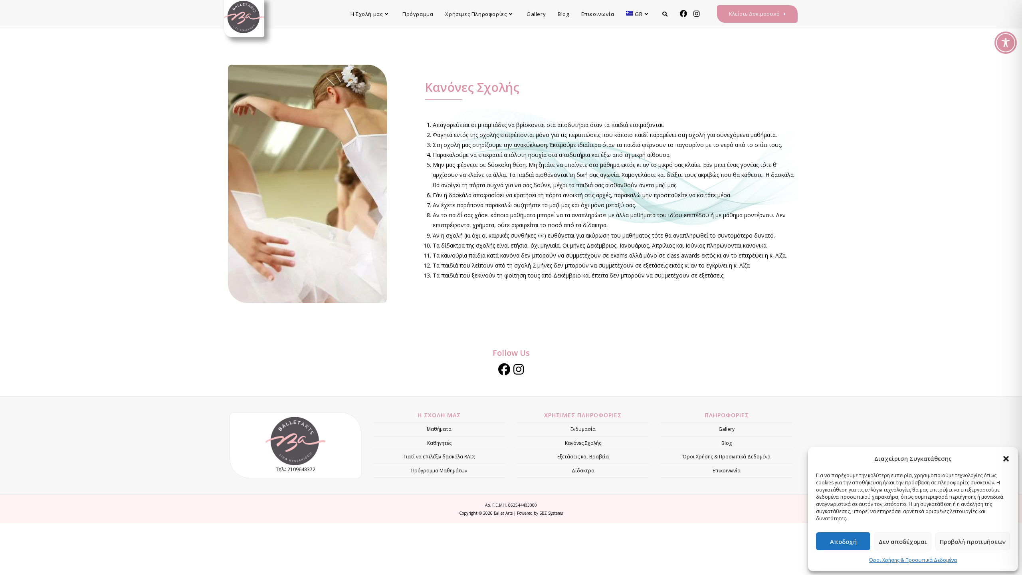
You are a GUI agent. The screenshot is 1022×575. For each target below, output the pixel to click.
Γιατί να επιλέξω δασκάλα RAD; (439, 456)
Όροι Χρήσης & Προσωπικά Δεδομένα (913, 560)
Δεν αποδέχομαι (903, 541)
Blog (726, 443)
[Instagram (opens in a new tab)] (696, 14)
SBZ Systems (551, 513)
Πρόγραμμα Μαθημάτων (439, 470)
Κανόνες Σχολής (583, 443)
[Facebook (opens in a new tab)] (683, 14)
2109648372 (301, 469)
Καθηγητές (439, 443)
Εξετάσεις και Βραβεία (583, 456)
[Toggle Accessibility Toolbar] (1005, 42)
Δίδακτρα (583, 470)
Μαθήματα (439, 429)
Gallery (727, 429)
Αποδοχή (843, 541)
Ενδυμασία (583, 429)
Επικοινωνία (727, 470)
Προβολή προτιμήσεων (973, 541)
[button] (1006, 459)
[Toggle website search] (664, 14)
